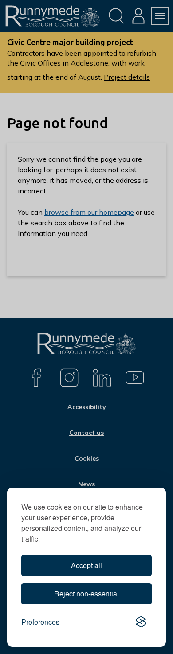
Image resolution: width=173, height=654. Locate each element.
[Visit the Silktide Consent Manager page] (141, 622)
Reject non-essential (86, 593)
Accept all (86, 565)
